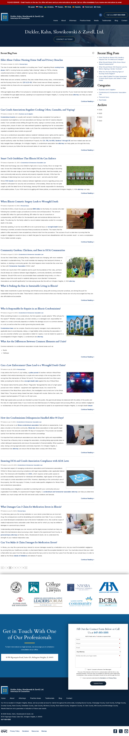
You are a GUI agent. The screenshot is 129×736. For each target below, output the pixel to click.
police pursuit (33, 372)
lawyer (90, 405)
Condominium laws (7, 328)
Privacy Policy (112, 678)
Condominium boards (8, 117)
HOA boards (9, 181)
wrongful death (52, 227)
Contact (124, 20)
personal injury (6, 535)
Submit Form (98, 683)
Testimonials (106, 20)
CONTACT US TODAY (64, 39)
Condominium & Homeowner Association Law (33, 162)
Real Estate (102, 100)
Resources (35, 731)
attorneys (14, 535)
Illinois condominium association (28, 425)
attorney (76, 95)
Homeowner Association (17, 266)
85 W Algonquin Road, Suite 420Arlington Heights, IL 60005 (29, 657)
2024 (99, 117)
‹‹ (2, 567)
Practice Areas (85, 20)
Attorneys (72, 20)
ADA (30, 474)
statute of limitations (20, 556)
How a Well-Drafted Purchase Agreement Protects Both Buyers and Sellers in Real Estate (113, 78)
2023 (99, 121)
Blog (116, 20)
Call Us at (116, 15)
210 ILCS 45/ (27, 82)
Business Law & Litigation (26, 114)
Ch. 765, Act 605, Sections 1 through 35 (56, 140)
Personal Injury (23, 64)
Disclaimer (103, 678)
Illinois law (31, 428)
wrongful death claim (31, 381)
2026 (99, 110)
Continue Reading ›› (87, 101)
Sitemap (44, 731)
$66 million (36, 209)
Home (55, 20)
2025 (99, 113)
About (63, 20)
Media (96, 20)
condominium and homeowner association (57, 492)
